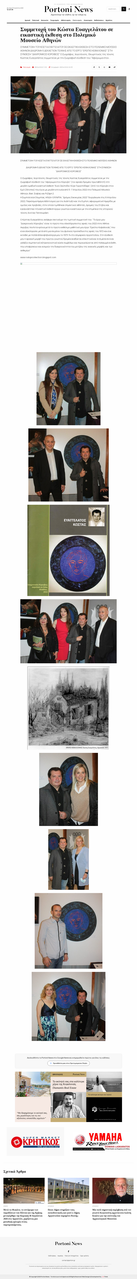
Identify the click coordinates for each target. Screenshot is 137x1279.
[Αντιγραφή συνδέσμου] (115, 67)
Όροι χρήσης (84, 1256)
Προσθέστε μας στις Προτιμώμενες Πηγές (68, 1063)
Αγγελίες (60, 1256)
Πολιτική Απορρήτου (72, 1256)
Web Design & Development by (95, 1277)
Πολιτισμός (26, 67)
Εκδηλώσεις (52, 1256)
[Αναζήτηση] (123, 9)
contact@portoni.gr (68, 1260)
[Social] (129, 9)
